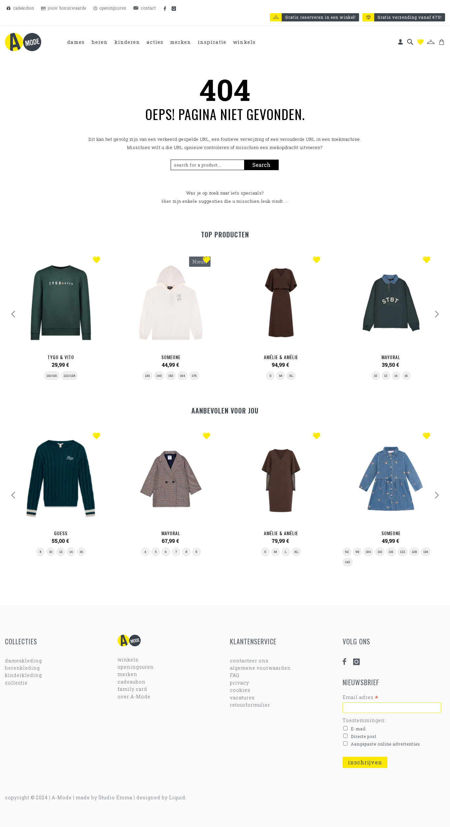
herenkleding (22, 668)
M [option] (280, 376)
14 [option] (396, 376)
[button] (98, 260)
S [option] (270, 376)
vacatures (242, 697)
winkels (128, 660)
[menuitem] (76, 42)
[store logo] (23, 42)
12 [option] (385, 376)
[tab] (161, 42)
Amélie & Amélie (281, 356)
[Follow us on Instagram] (174, 9)
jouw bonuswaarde (66, 8)
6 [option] (166, 552)
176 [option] (194, 376)
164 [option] (182, 376)
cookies (240, 690)
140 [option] (159, 376)
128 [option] (414, 552)
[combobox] (210, 165)
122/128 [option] (69, 376)
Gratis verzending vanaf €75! (410, 17)
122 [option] (402, 552)
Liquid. (178, 797)
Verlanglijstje (420, 42)
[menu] (161, 42)
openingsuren (112, 8)
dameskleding (23, 661)
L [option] (286, 552)
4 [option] (145, 552)
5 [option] (155, 552)
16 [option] (406, 376)
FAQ (234, 675)
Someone (171, 356)
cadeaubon (23, 8)
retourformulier (250, 705)
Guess (61, 533)
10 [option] (375, 376)
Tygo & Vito (60, 356)
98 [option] (357, 552)
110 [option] (380, 552)
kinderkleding (23, 675)
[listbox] (60, 376)
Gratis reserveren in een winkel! (320, 17)
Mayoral (390, 356)
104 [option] (368, 552)
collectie (16, 683)
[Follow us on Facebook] (165, 9)
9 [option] (196, 552)
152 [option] (170, 376)
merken (127, 674)
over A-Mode (134, 696)
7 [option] (176, 552)
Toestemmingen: (364, 720)
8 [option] (40, 552)
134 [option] (147, 376)
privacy (239, 683)
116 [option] (391, 552)
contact (148, 8)
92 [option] (347, 552)
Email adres (361, 697)
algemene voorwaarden (260, 668)
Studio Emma (115, 797)
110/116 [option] (51, 376)
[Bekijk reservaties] (431, 42)
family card (132, 689)
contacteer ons (249, 661)
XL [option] (291, 376)
